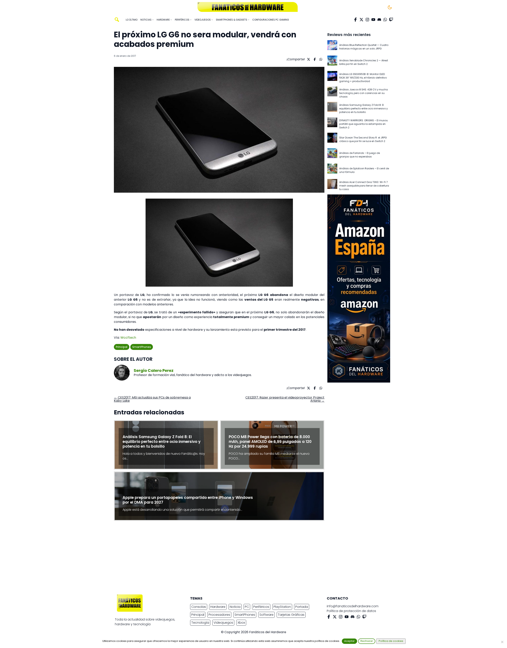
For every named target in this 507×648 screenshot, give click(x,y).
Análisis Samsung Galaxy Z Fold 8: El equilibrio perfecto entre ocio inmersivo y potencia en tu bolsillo (363, 108)
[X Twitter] (361, 20)
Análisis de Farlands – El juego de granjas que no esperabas (359, 154)
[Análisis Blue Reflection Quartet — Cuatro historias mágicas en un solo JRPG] (332, 47)
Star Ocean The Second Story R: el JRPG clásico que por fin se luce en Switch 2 (363, 139)
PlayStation (282, 606)
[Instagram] (367, 20)
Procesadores (219, 614)
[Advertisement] (250, 558)
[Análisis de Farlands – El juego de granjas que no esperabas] (332, 155)
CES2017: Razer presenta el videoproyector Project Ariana (284, 399)
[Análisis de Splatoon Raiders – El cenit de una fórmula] (332, 170)
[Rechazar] (502, 642)
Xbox (241, 622)
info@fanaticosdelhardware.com (352, 606)
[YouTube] (373, 20)
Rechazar (366, 641)
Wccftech (128, 337)
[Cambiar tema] (389, 7)
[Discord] (379, 20)
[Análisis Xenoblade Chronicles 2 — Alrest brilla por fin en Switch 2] (332, 62)
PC (247, 606)
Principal (121, 347)
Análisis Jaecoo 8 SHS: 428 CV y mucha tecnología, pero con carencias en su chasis (363, 93)
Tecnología (200, 622)
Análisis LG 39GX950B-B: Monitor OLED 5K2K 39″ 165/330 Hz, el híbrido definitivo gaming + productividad (363, 77)
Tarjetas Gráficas (291, 614)
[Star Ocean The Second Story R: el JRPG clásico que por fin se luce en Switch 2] (332, 139)
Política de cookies (391, 641)
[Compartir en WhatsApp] (320, 59)
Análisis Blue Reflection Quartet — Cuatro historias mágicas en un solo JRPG (363, 46)
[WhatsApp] (385, 20)
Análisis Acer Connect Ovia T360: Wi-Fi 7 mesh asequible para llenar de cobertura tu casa (364, 185)
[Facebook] (355, 20)
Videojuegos (223, 622)
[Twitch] (391, 20)
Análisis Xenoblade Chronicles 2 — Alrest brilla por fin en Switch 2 (363, 62)
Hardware (217, 606)
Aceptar (349, 641)
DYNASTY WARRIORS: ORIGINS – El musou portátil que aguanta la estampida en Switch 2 (363, 124)
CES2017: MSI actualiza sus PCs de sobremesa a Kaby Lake (152, 399)
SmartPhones (141, 347)
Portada (301, 606)
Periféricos (261, 606)
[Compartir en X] (308, 59)
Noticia (235, 606)
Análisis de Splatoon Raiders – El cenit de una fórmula (364, 170)
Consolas (198, 606)
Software (266, 614)
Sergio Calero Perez (153, 370)
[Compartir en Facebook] (314, 59)
